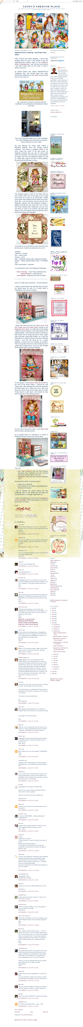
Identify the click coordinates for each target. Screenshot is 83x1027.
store (39, 475)
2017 (53, 612)
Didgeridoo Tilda (23, 476)
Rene (19, 592)
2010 (53, 673)
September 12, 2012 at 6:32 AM (28, 800)
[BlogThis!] (31, 515)
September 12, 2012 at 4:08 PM (28, 819)
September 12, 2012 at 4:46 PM (28, 831)
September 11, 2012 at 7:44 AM (28, 603)
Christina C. (21, 813)
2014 (53, 618)
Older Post (45, 1012)
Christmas (52, 566)
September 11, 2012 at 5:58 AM (28, 566)
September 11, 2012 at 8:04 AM (28, 626)
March (55, 664)
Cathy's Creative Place (41, 6)
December (56, 624)
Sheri (19, 646)
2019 (53, 608)
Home (31, 1012)
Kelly (19, 724)
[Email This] (30, 515)
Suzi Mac (20, 577)
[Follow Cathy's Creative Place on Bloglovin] (57, 61)
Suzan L (20, 630)
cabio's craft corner (22, 915)
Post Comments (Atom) (26, 1014)
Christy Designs (22, 874)
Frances (20, 736)
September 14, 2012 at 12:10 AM (28, 925)
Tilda (51, 593)
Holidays (52, 580)
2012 (53, 622)
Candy (19, 834)
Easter (51, 569)
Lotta (19, 561)
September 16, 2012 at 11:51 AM (28, 980)
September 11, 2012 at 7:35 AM (28, 574)
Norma (19, 928)
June (54, 658)
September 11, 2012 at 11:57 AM (28, 703)
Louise (19, 749)
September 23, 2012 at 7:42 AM (28, 1006)
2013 (53, 620)
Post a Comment (19, 1009)
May (54, 660)
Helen (19, 883)
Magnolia (52, 584)
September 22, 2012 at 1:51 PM (28, 998)
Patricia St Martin (22, 657)
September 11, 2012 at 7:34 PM (28, 768)
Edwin (51, 571)
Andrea (20, 854)
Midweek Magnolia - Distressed (60, 636)
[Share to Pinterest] (36, 515)
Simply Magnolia (26, 273)
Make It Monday (22, 272)
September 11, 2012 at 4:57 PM (28, 732)
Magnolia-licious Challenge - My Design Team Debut (30, 53)
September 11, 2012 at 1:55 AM (28, 547)
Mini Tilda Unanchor (25, 471)
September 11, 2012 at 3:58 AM (28, 558)
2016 (53, 614)
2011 (53, 671)
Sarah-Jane (21, 904)
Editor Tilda (44, 429)
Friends (52, 576)
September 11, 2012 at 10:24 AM (28, 678)
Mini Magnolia (53, 587)
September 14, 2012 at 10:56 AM (28, 944)
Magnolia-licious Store (22, 329)
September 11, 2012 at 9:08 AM (28, 642)
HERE (37, 75)
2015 (53, 616)
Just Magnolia (21, 275)
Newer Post (17, 1012)
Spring (51, 591)
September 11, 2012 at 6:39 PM (28, 756)
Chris (19, 682)
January (55, 668)
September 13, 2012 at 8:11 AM (28, 891)
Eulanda (20, 771)
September (56, 631)
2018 (53, 610)
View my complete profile (57, 105)
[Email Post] (27, 515)
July (54, 656)
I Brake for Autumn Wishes (59, 651)
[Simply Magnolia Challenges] (59, 339)
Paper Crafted (53, 589)
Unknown (20, 537)
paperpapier (21, 1001)
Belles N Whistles (54, 560)
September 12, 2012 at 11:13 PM (28, 850)
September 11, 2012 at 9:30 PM (28, 781)
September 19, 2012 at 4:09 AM (28, 990)
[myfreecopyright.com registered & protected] (59, 601)
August (55, 654)
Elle (19, 994)
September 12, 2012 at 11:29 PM (28, 870)
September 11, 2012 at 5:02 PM (28, 745)
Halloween (52, 578)
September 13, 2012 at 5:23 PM (28, 912)
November (56, 626)
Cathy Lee (52, 52)
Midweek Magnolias (55, 586)
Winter (51, 595)
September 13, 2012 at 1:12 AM (28, 880)
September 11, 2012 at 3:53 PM (28, 721)
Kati (19, 784)
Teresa (20, 971)
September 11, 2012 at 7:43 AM (28, 588)
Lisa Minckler (21, 948)
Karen (19, 569)
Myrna (19, 804)
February (55, 666)
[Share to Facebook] (34, 515)
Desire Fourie (21, 607)
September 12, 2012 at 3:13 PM (28, 810)
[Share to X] (33, 515)
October (55, 629)
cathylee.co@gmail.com (56, 112)
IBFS (51, 582)
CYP (51, 564)
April (54, 662)
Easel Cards (53, 567)
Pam (19, 823)
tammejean (21, 895)
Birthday (52, 562)
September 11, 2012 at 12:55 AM (28, 534)
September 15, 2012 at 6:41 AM (28, 967)
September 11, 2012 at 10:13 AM (28, 654)
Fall (51, 575)
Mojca (19, 984)
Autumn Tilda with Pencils (37, 383)
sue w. (19, 524)
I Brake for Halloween (58, 645)
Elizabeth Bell (53, 573)
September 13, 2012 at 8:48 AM (28, 900)
